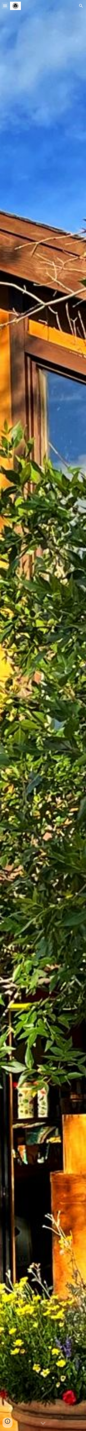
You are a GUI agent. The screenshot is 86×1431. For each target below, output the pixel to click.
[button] (5, 5)
